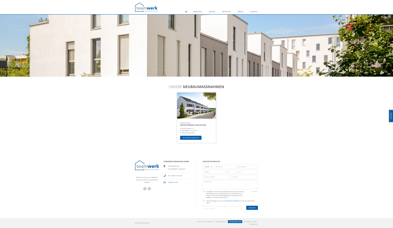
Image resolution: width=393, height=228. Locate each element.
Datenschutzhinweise (232, 201)
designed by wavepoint (142, 223)
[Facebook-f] (144, 188)
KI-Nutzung (247, 222)
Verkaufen (197, 12)
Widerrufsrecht (221, 222)
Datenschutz (201, 222)
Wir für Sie (226, 12)
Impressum (211, 222)
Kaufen (212, 12)
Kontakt (253, 12)
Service (240, 12)
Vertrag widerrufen (235, 222)
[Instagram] (149, 188)
